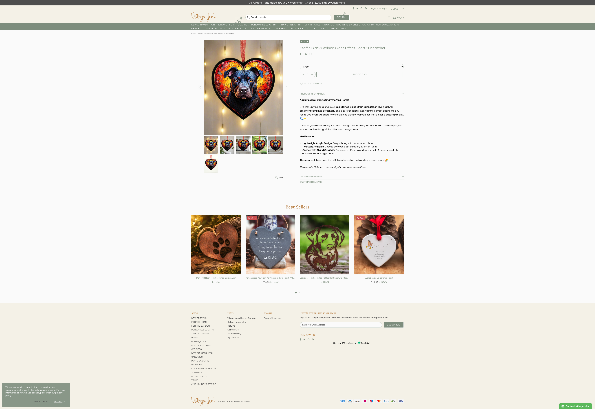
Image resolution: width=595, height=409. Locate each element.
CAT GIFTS (196, 349)
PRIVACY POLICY (42, 401)
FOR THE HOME (199, 322)
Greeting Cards (198, 341)
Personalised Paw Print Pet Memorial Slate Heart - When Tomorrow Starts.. (270, 278)
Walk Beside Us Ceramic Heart (379, 278)
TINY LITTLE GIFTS (200, 334)
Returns (231, 326)
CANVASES (197, 357)
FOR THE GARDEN (200, 326)
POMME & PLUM (199, 376)
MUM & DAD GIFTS (200, 361)
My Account (233, 338)
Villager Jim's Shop (203, 17)
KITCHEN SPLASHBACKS (203, 369)
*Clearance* (197, 372)
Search (341, 17)
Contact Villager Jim (577, 406)
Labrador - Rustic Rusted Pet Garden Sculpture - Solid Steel (324, 278)
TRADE (194, 380)
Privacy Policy (234, 334)
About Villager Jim (272, 318)
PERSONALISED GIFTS (202, 330)
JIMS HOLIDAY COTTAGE (203, 384)
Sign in (385, 8)
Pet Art (194, 338)
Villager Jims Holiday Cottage (241, 318)
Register (374, 8)
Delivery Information (237, 322)
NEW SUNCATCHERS (202, 353)
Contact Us (233, 330)
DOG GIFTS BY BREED (202, 345)
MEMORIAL (196, 365)
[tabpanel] (216, 253)
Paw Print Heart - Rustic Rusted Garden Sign (216, 278)
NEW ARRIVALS (199, 318)
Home (193, 34)
